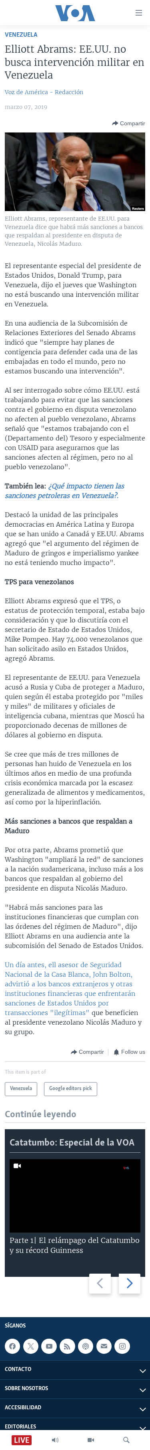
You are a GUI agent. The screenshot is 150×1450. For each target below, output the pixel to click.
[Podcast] (85, 1346)
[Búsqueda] (126, 1440)
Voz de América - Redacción (44, 92)
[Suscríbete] (104, 1346)
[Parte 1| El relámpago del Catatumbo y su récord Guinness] (75, 1196)
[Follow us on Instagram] (122, 1346)
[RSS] (67, 1346)
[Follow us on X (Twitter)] (30, 1346)
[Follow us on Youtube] (48, 1346)
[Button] (128, 123)
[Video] (91, 1440)
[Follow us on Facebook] (12, 1346)
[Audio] (55, 1440)
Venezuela (21, 35)
